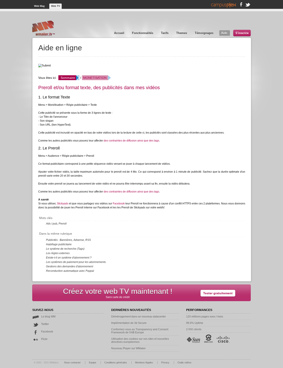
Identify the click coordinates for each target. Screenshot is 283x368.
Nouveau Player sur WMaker (128, 348)
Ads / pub (51, 223)
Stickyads (62, 203)
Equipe (93, 362)
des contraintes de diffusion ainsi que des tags (131, 140)
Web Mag (39, 6)
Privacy (165, 362)
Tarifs (165, 33)
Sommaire (68, 77)
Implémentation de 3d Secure (129, 323)
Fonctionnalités (143, 33)
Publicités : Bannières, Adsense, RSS (68, 240)
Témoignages (204, 33)
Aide (224, 33)
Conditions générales (116, 362)
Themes (182, 33)
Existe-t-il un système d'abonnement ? (69, 257)
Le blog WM (48, 316)
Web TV (55, 6)
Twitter (45, 324)
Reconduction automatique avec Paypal (70, 270)
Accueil (119, 33)
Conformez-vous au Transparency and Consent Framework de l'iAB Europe (139, 331)
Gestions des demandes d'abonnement (69, 266)
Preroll (63, 223)
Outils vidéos (184, 362)
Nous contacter (72, 362)
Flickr (44, 339)
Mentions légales (144, 362)
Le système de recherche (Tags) (65, 248)
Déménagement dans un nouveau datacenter (138, 316)
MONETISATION (95, 77)
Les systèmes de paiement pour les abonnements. (76, 262)
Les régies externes (58, 253)
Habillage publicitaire (59, 244)
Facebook (119, 203)
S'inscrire (242, 33)
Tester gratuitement (218, 293)
